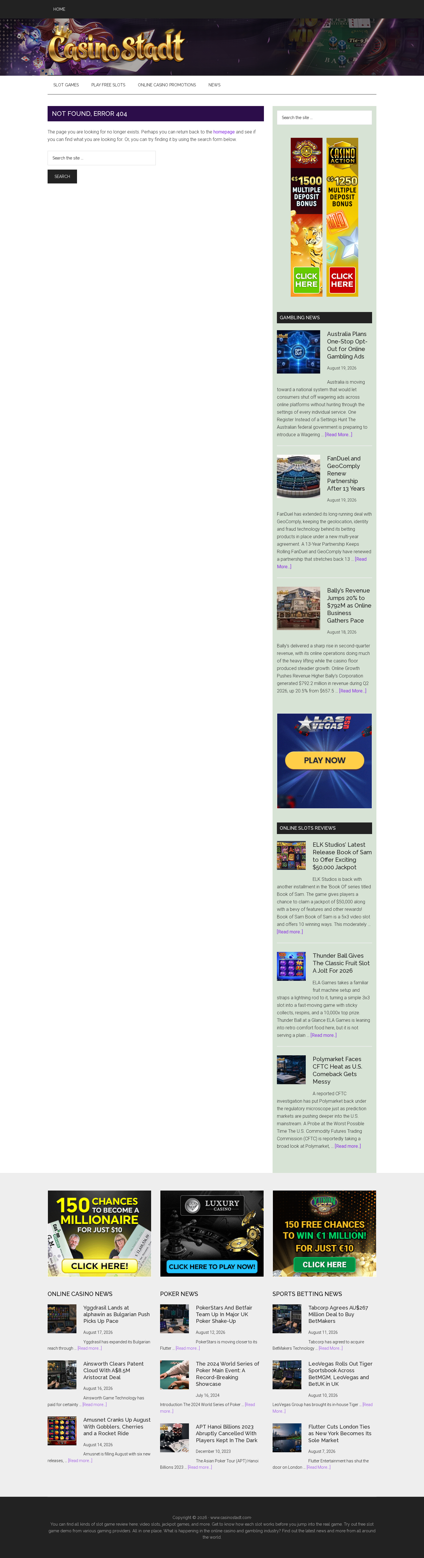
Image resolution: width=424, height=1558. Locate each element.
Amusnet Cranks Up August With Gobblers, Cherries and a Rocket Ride (117, 1426)
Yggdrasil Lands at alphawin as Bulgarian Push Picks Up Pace (116, 1314)
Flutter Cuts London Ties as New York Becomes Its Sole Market (340, 1433)
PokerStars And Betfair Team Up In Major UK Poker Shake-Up (224, 1314)
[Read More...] (338, 434)
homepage (224, 132)
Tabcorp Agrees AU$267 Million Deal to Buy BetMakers (338, 1314)
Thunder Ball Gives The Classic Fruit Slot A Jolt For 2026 (341, 963)
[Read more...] (90, 1348)
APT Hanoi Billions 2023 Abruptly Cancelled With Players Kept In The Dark (226, 1433)
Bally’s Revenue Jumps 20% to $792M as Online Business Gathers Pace (349, 605)
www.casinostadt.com (230, 1517)
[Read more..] (290, 932)
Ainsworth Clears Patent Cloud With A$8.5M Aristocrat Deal (113, 1370)
